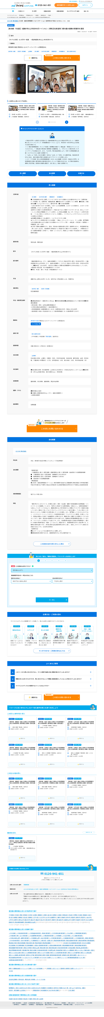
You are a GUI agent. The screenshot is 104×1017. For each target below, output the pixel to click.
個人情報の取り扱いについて (52, 1003)
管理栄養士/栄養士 (68, 1004)
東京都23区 (43, 15)
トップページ (13, 11)
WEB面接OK (62, 51)
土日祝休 (30, 51)
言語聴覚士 (31, 1004)
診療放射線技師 (58, 1004)
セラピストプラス (79, 1004)
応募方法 (81, 173)
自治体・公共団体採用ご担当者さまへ (33, 1003)
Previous (18, 78)
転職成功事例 (47, 11)
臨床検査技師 (39, 1004)
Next (85, 78)
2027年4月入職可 (45, 51)
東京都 (37, 15)
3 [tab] (52, 93)
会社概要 (52, 173)
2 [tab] (50, 93)
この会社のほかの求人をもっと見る (52, 544)
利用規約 (63, 1003)
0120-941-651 (43, 5)
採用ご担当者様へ (73, 1)
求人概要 (23, 173)
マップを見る (35, 324)
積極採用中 (54, 51)
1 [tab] (48, 93)
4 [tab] (54, 93)
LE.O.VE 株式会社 (21, 451)
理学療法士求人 (29, 15)
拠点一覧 (86, 11)
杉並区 (49, 15)
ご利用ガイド (21, 11)
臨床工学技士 (48, 1004)
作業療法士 (24, 1004)
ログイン (85, 5)
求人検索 (34, 11)
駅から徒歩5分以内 (71, 51)
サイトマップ (80, 1003)
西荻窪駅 (48, 336)
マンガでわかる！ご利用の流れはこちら (52, 651)
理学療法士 (21, 15)
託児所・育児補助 (22, 51)
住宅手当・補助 (11, 51)
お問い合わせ (71, 1003)
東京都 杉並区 (35, 321)
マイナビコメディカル (12, 15)
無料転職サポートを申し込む (66, 5)
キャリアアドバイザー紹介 (73, 11)
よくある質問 (88, 1003)
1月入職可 (36, 51)
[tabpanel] (52, 79)
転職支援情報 (60, 11)
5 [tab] (56, 93)
